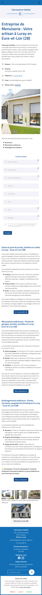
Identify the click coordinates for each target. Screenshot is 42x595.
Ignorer (21, 592)
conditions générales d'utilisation (26, 224)
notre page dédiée (25, 587)
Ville (7, 202)
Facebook (18, 85)
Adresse (9, 186)
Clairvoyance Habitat (8, 45)
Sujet (8, 210)
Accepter (29, 592)
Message (9, 218)
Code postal (10, 194)
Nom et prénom (11, 162)
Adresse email (10, 170)
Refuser (12, 592)
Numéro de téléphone (13, 178)
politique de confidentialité (14, 226)
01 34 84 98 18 (17, 75)
